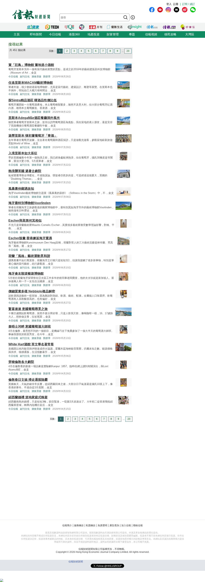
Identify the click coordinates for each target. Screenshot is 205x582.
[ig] (168, 9)
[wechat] (193, 9)
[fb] (152, 9)
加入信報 (126, 525)
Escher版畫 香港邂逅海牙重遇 (30, 238)
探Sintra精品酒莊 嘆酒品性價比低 (32, 100)
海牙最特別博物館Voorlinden (29, 203)
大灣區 (189, 34)
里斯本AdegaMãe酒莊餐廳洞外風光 (34, 118)
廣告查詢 (114, 525)
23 (128, 51)
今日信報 (55, 34)
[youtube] (160, 9)
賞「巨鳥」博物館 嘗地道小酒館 (31, 65)
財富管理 (113, 34)
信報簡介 (67, 525)
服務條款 (79, 525)
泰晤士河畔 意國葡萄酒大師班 (29, 326)
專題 (132, 34)
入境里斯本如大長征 (22, 153)
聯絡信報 (138, 525)
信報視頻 (151, 34)
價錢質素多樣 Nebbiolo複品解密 (31, 291)
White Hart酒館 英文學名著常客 (31, 344)
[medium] (176, 9)
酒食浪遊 (36, 76)
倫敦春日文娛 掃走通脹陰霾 (28, 379)
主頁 (17, 34)
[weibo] (184, 9)
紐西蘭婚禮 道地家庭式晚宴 (28, 397)
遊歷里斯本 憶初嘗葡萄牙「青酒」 (32, 135)
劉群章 (46, 76)
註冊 (175, 4)
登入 (169, 4)
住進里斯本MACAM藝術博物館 (30, 82)
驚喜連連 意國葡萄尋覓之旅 (28, 309)
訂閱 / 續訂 (188, 4)
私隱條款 (90, 525)
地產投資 (93, 34)
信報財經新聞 (75, 561)
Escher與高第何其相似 (25, 220)
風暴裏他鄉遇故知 (21, 188)
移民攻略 (170, 34)
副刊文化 (25, 76)
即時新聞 (36, 34)
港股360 (74, 34)
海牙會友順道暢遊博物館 (26, 273)
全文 (33, 72)
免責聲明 (102, 525)
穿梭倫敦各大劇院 (21, 362)
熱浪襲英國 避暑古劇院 (24, 171)
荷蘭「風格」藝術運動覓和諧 (29, 256)
